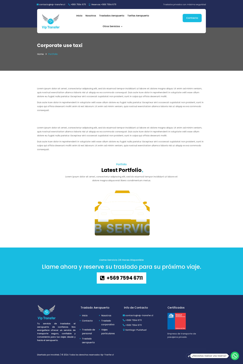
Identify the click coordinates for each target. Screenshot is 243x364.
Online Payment (164, 231)
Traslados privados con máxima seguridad (184, 4)
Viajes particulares (108, 331)
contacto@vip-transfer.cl (52, 4)
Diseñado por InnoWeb (48, 354)
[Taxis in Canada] (122, 213)
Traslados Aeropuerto (111, 15)
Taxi (101, 231)
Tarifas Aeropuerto (138, 15)
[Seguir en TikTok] (189, 356)
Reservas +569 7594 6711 (104, 4)
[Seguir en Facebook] (196, 356)
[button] (235, 356)
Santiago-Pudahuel (136, 329)
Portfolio (53, 54)
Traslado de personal (88, 331)
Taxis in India (53, 226)
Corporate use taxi (60, 45)
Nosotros (91, 15)
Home (40, 54)
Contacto (192, 18)
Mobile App (48, 231)
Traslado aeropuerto (88, 340)
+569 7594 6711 (78, 4)
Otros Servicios (111, 26)
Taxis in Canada (113, 226)
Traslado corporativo (107, 322)
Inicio (79, 15)
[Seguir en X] (203, 356)
